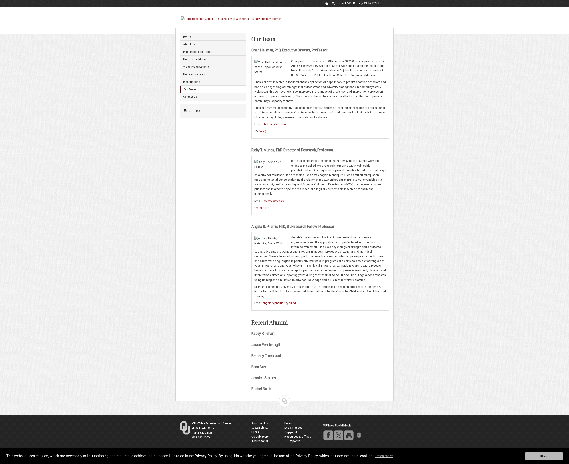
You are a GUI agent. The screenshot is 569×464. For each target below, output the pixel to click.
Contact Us (190, 96)
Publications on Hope (197, 51)
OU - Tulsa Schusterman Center (211, 423)
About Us (189, 44)
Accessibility (259, 423)
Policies (289, 423)
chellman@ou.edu (274, 124)
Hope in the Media (194, 59)
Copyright (290, 432)
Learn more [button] (384, 456)
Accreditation (260, 441)
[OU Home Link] (326, 3)
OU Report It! (292, 441)
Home (187, 36)
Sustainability (259, 427)
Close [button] (544, 456)
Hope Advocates (194, 74)
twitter (338, 435)
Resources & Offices (297, 436)
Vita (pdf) (265, 131)
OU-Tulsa (194, 111)
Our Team (190, 89)
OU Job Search (260, 436)
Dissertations (191, 81)
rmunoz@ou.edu (273, 200)
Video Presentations (196, 66)
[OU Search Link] (333, 3)
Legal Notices (293, 427)
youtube (348, 435)
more (359, 435)
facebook (328, 435)
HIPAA (255, 432)
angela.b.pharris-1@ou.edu (280, 303)
